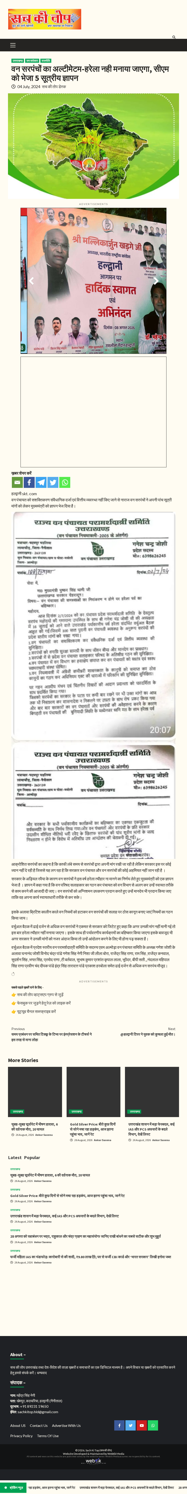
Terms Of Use (48, 1436)
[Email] (17, 482)
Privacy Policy (21, 1436)
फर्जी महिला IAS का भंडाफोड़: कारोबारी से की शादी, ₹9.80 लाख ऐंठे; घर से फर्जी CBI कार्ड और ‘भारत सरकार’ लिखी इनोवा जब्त (90, 1257)
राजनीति (46, 60)
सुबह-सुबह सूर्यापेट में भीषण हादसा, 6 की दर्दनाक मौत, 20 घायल (50, 1175)
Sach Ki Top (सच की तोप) (99, 1450)
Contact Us (39, 1425)
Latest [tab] (15, 1157)
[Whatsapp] (64, 482)
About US (18, 1425)
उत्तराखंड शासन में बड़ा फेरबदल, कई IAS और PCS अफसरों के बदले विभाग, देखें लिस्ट (151, 1129)
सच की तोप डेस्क (54, 86)
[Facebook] (29, 482)
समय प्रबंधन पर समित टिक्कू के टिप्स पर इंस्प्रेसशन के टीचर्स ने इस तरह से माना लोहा (51, 1034)
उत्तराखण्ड (18, 60)
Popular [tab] (32, 1157)
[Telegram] (41, 482)
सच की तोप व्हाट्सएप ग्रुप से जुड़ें (40, 994)
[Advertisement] (93, 1300)
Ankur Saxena (44, 1134)
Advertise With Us (66, 1425)
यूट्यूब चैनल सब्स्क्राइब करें (36, 1011)
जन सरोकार (32, 60)
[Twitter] (52, 482)
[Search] (174, 37)
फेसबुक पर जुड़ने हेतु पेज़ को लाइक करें (44, 1002)
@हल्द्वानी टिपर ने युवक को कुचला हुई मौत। (148, 1031)
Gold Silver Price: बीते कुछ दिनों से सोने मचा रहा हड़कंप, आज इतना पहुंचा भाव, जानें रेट (93, 1129)
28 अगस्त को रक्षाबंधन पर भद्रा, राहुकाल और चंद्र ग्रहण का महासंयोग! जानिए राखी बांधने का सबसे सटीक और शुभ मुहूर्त (85, 1236)
